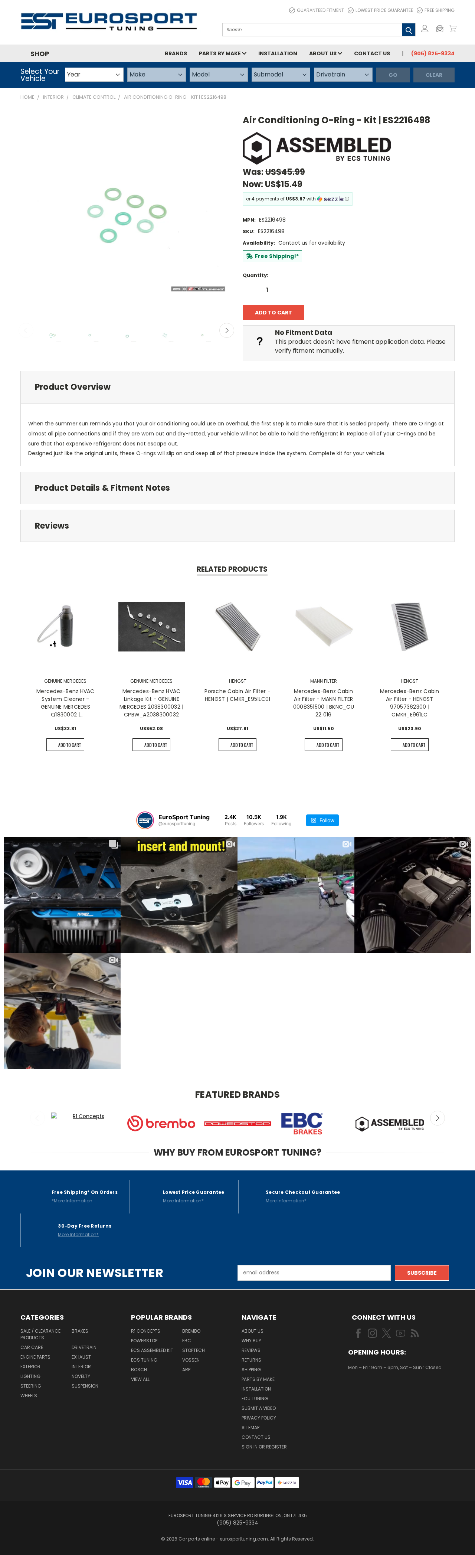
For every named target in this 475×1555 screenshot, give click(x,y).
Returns (251, 1360)
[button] (441, 28)
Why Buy (251, 1340)
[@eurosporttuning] (145, 820)
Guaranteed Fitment (320, 10)
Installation (277, 53)
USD (373, 1389)
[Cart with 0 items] (452, 28)
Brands (176, 53)
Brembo (191, 1331)
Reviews (251, 1350)
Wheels (28, 1395)
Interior (81, 1366)
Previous (26, 330)
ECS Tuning (144, 1360)
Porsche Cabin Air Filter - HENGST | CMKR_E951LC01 (237, 695)
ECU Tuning (255, 1398)
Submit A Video (259, 1408)
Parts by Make (220, 53)
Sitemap (250, 1427)
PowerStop (144, 1340)
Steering (30, 1386)
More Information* (183, 1201)
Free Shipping (440, 10)
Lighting (30, 1376)
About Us (323, 53)
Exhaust (81, 1357)
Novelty (81, 1376)
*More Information (72, 1201)
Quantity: (255, 275)
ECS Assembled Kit (152, 1350)
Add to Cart (69, 745)
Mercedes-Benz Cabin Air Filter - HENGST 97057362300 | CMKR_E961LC (409, 702)
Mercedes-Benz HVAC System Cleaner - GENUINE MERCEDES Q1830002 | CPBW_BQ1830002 (65, 703)
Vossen (191, 1360)
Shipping (251, 1369)
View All (140, 1379)
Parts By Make (258, 1379)
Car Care (31, 1347)
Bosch (139, 1369)
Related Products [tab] (232, 569)
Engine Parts (35, 1357)
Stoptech (193, 1350)
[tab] (237, 387)
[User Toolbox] (425, 28)
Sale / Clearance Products (40, 1334)
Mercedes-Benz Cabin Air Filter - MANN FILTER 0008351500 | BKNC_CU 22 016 (323, 702)
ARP (186, 1369)
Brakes (80, 1331)
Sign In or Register (264, 1447)
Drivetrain (84, 1347)
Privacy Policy (259, 1418)
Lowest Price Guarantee (384, 10)
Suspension (85, 1386)
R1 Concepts (145, 1331)
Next (226, 330)
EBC (186, 1340)
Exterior (30, 1366)
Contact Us (372, 53)
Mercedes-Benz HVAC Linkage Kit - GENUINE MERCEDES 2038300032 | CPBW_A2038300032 (151, 702)
